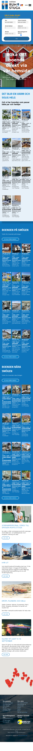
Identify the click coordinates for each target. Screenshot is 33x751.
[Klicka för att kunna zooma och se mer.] (16, 676)
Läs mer (5, 537)
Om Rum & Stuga (8, 703)
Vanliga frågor (7, 709)
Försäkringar (6, 720)
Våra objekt (6, 706)
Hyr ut (4, 707)
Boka (18, 710)
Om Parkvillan (7, 704)
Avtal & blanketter (8, 718)
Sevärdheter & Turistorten (21, 705)
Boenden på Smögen (15, 230)
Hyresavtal (6, 722)
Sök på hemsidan (22, 712)
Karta (19, 709)
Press (19, 707)
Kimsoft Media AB (22, 735)
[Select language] (22, 6)
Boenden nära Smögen (11, 369)
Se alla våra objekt (10, 239)
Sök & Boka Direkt (22, 703)
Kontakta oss (6, 710)
